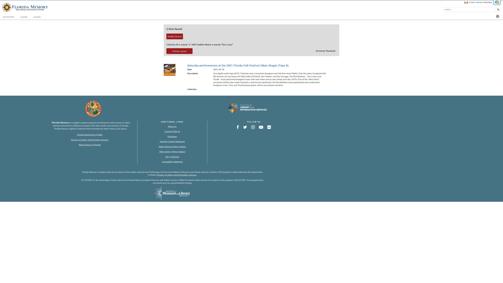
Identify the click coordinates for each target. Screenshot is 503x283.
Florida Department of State (89, 135)
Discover (8, 17)
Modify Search (175, 36)
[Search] (498, 9)
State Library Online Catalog (172, 151)
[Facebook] (237, 127)
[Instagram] (253, 127)
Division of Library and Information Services (176, 175)
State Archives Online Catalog (172, 146)
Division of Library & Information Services (89, 140)
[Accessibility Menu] (498, 16)
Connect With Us (172, 131)
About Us (172, 126)
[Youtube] (261, 127)
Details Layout (179, 51)
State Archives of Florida (90, 145)
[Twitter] (245, 127)
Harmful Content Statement (172, 141)
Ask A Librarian (172, 157)
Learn (24, 17)
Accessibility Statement (172, 161)
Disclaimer (172, 136)
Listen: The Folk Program (480, 2)
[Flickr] (269, 127)
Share (37, 17)
